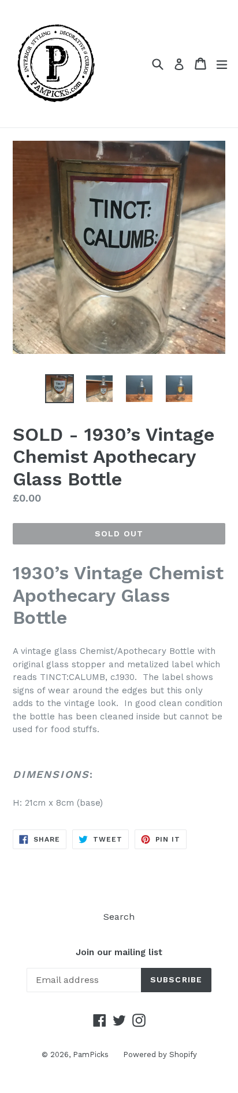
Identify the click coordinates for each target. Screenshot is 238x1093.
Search (119, 916)
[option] (59, 388)
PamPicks (91, 1054)
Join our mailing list (119, 952)
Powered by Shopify (160, 1054)
